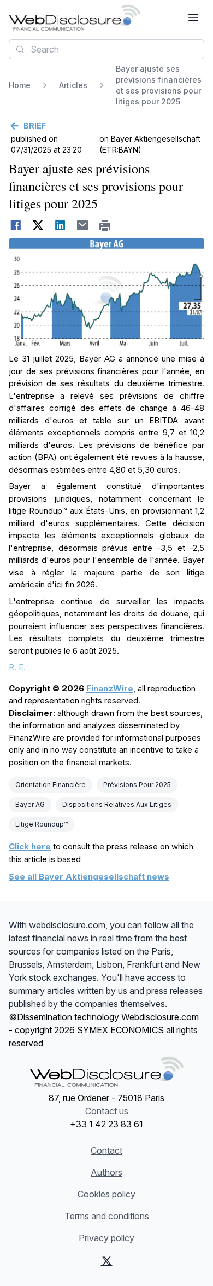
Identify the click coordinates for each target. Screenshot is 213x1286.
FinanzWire (109, 688)
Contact (106, 1150)
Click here (30, 846)
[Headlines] (74, 17)
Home (20, 85)
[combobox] (106, 49)
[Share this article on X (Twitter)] (38, 225)
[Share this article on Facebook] (15, 225)
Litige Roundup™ (41, 824)
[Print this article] (105, 225)
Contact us (106, 1110)
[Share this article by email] (83, 225)
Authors (106, 1172)
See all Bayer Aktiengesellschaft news (89, 876)
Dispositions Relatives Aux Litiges (116, 804)
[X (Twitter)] (106, 1260)
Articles (73, 85)
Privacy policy (106, 1237)
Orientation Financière (50, 785)
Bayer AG (30, 804)
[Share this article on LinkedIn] (60, 225)
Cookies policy (106, 1194)
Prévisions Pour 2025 (137, 785)
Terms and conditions (106, 1216)
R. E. (17, 667)
